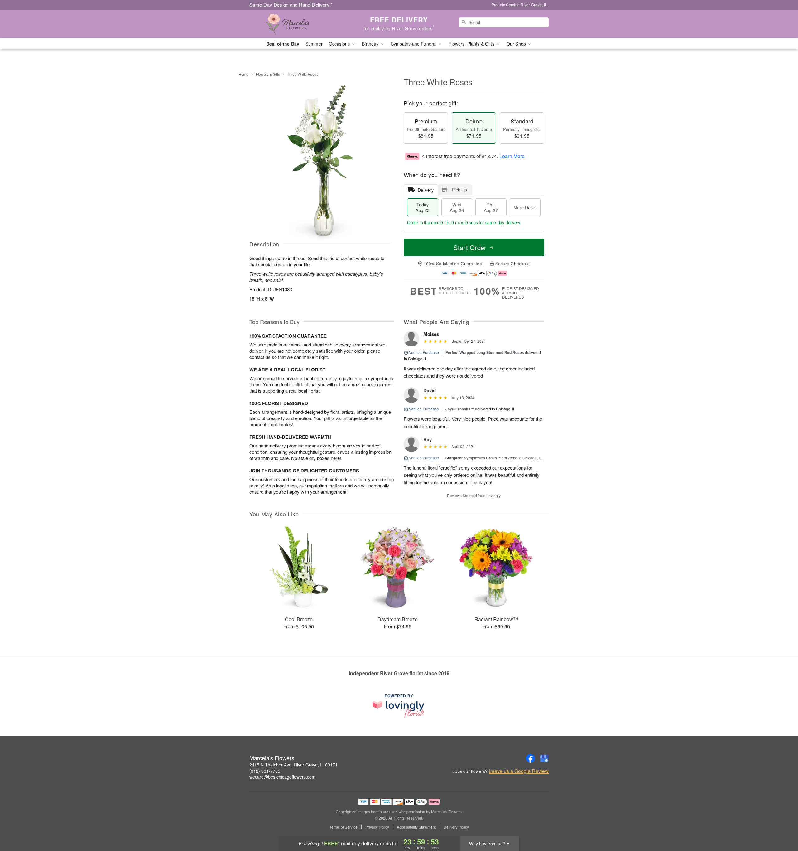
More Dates (524, 207)
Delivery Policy (456, 827)
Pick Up (459, 189)
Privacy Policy (377, 827)
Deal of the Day (282, 44)
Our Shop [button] (517, 44)
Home (243, 74)
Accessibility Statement (416, 827)
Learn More (512, 156)
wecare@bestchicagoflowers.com (282, 777)
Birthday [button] (371, 44)
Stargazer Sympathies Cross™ (473, 458)
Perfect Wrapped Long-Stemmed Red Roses (484, 352)
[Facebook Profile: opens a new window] (530, 758)
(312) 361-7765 (264, 771)
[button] (782, 824)
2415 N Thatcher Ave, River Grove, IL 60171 (293, 765)
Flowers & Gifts (268, 74)
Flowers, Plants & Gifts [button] (472, 44)
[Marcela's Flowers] (294, 24)
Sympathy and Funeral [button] (414, 44)
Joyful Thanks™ (459, 409)
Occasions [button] (340, 44)
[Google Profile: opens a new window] (544, 758)
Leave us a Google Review (519, 771)
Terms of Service (343, 827)
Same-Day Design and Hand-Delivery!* (291, 4)
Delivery (426, 190)
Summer (314, 44)
